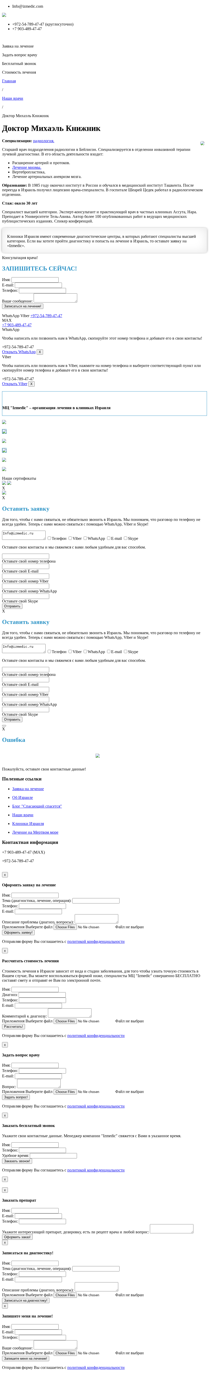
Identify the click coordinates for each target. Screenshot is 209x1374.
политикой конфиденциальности (96, 941)
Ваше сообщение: (17, 301)
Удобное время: (15, 1155)
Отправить (12, 606)
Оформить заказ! (17, 1237)
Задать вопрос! (16, 1097)
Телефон (59, 538)
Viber (77, 538)
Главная (9, 81)
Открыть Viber (14, 384)
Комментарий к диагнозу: (24, 1016)
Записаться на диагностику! (25, 1300)
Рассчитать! (13, 1027)
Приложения (13, 927)
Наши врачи (12, 98)
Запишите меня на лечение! (25, 1358)
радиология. (43, 141)
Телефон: (10, 290)
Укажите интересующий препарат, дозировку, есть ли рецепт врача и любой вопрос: (75, 1232)
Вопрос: (9, 1087)
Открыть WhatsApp (19, 352)
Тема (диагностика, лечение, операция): (36, 900)
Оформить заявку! (18, 932)
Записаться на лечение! (22, 306)
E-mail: (8, 285)
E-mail (116, 538)
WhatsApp (96, 538)
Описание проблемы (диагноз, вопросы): (38, 922)
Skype (133, 538)
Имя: (6, 279)
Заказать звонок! (17, 1161)
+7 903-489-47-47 (17, 325)
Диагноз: (10, 994)
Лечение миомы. (26, 167)
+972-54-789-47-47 (46, 316)
